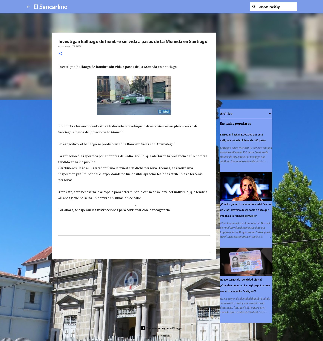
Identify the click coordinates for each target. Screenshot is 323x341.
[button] (60, 53)
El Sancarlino (50, 6)
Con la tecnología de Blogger (164, 328)
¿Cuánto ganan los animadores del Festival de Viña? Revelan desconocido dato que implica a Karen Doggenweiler (246, 210)
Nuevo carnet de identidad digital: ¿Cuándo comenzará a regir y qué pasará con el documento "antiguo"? (245, 285)
